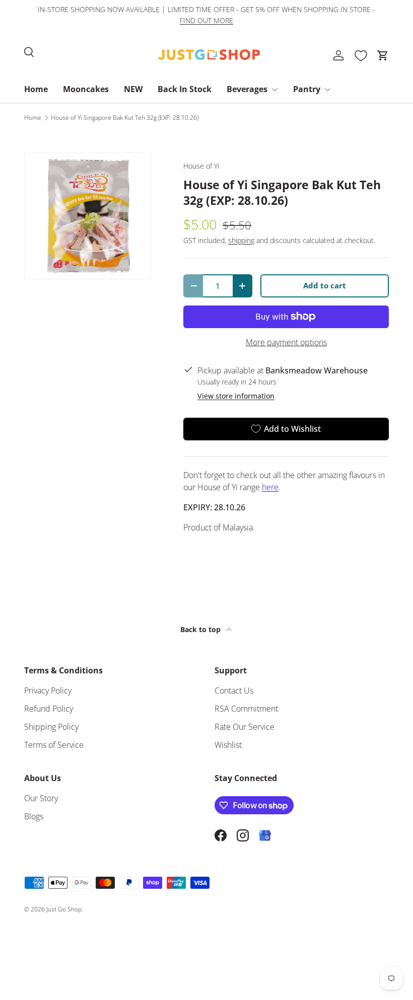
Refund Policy (48, 708)
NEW (133, 89)
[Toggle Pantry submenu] (327, 90)
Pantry (306, 89)
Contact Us (234, 690)
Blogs (33, 816)
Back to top (201, 629)
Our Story (41, 798)
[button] (383, 55)
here (270, 487)
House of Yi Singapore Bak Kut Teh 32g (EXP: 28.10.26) (124, 118)
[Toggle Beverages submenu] (274, 90)
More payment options (286, 342)
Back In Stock (185, 89)
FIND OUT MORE (206, 20)
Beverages (247, 89)
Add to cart (324, 285)
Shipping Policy (51, 726)
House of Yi (201, 166)
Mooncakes (86, 89)
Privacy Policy (48, 690)
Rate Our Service (244, 726)
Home (36, 89)
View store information (235, 396)
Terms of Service (54, 744)
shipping (241, 240)
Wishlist (228, 744)
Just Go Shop (64, 909)
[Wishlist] (361, 55)
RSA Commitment (246, 708)
